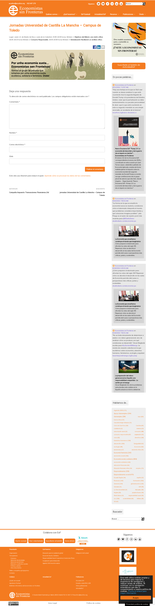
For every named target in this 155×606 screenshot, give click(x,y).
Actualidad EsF (100, 14)
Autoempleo (120, 416)
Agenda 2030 (120, 410)
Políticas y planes (16, 566)
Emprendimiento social (124, 474)
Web (11, 156)
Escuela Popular (120, 477)
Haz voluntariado (36, 541)
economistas (119, 450)
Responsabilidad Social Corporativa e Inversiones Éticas (59, 558)
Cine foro (140, 425)
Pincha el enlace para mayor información (133, 592)
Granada (118, 487)
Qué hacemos (47, 549)
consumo (139, 431)
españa (140, 477)
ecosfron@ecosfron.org (17, 3)
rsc (116, 498)
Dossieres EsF (80, 580)
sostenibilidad (128, 498)
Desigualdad (139, 443)
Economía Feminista (122, 453)
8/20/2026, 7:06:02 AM (120, 201)
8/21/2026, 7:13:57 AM (120, 87)
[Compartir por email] (103, 47)
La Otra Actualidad (120, 490)
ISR (141, 487)
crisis (117, 437)
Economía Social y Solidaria (51, 555)
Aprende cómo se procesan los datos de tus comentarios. (67, 176)
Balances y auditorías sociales (19, 564)
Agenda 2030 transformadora (51, 563)
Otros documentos (16, 568)
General (118, 484)
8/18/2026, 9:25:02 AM (120, 268)
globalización (137, 484)
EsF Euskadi (85, 14)
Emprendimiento (121, 471)
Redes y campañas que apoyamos (19, 570)
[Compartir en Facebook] (94, 47)
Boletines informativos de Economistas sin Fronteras (24, 586)
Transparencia (13, 555)
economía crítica (138, 450)
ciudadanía (118, 428)
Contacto (12, 573)
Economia (139, 447)
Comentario (14, 102)
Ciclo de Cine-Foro (121, 425)
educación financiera (121, 465)
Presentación (13, 549)
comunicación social (120, 431)
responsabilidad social (136, 495)
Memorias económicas (17, 562)
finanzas (118, 480)
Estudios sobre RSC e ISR (83, 583)
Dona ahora (69, 541)
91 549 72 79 (70, 595)
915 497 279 (31, 3)
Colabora (12, 577)
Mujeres (117, 492)
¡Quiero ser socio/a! (14, 580)
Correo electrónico (17, 144)
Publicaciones (128, 14)
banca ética (119, 420)
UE (116, 501)
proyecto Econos (138, 492)
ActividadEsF (79, 588)
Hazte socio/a (20, 541)
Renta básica (119, 495)
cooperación (139, 434)
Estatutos (13, 558)
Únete (141, 14)
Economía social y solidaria (125, 459)
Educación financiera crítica (123, 468)
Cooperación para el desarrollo (51, 561)
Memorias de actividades (18, 560)
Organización (13, 553)
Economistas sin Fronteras (124, 85)
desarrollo (119, 443)
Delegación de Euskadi (82, 553)
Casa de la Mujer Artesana (123, 422)
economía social (121, 456)
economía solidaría (122, 462)
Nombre (13, 133)
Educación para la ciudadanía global (53, 553)
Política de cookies (94, 603)
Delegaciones (79, 549)
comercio (140, 428)
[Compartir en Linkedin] (99, 47)
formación (138, 480)
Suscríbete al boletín (54, 541)
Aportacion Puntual (15, 583)
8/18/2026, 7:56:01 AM (120, 333)
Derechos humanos (122, 440)
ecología (118, 447)
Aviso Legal (52, 603)
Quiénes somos (51, 14)
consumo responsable (122, 434)
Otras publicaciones (81, 586)
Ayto (141, 416)
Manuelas (139, 490)
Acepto (136, 597)
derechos (139, 437)
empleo (140, 468)
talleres (140, 498)
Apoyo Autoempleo (122, 413)
